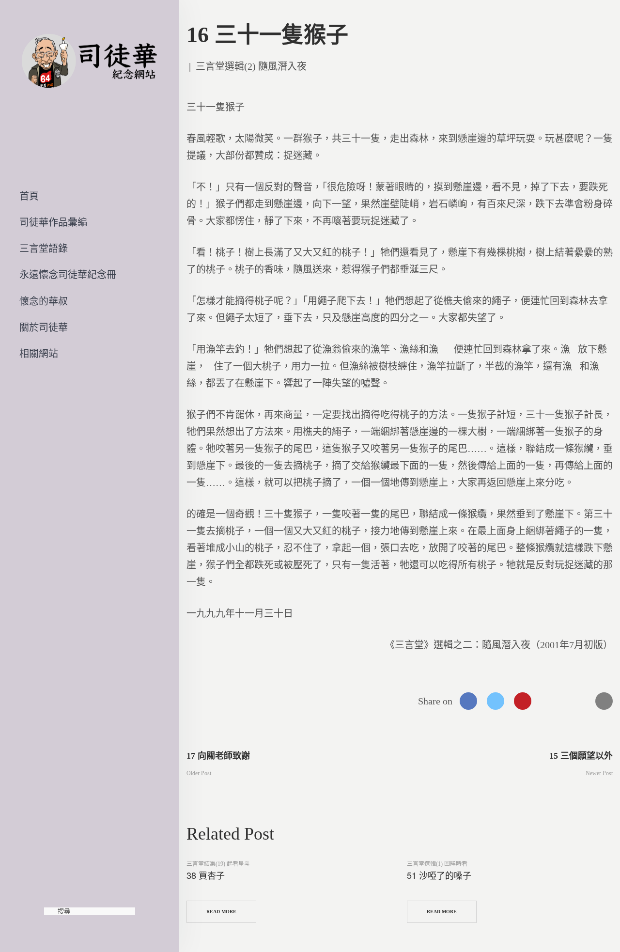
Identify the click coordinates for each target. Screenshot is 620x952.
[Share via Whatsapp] (549, 701)
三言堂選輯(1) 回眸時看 (437, 863)
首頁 (29, 196)
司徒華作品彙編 (53, 222)
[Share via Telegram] (577, 701)
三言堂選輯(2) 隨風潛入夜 (251, 66)
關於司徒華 (43, 327)
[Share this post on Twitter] (495, 701)
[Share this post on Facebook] (468, 701)
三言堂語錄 (43, 248)
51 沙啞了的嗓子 (439, 875)
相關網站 (38, 353)
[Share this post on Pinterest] (522, 701)
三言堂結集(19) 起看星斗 (218, 863)
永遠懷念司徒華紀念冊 (67, 274)
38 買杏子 (205, 875)
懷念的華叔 (43, 301)
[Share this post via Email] (604, 701)
